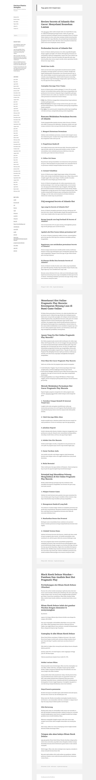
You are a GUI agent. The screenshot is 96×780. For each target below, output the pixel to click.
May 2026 (16, 81)
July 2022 (16, 182)
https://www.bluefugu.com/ (19, 224)
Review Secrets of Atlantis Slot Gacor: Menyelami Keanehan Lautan (57, 24)
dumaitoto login (50, 393)
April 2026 (16, 84)
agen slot (15, 248)
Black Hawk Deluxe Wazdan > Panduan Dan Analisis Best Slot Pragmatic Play (58, 577)
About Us (15, 26)
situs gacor (46, 32)
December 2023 (17, 144)
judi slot (15, 234)
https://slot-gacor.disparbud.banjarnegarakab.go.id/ (20, 239)
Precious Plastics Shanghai (20, 6)
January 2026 (16, 90)
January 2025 (16, 115)
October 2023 (16, 148)
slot (14, 205)
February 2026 (17, 88)
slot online (16, 245)
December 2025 (17, 93)
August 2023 (16, 153)
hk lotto (15, 208)
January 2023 (16, 169)
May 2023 (16, 160)
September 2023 (17, 151)
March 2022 (16, 189)
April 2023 (16, 162)
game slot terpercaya (58, 287)
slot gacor (16, 213)
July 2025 (16, 101)
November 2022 (17, 173)
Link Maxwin (16, 226)
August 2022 (16, 180)
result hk (15, 216)
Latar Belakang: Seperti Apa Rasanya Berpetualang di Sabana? (20, 46)
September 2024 (17, 124)
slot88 (15, 200)
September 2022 (17, 177)
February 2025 (17, 113)
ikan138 (15, 221)
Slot (51, 287)
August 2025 (16, 99)
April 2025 (16, 108)
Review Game (16, 19)
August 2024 (16, 126)
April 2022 (16, 186)
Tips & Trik (16, 24)
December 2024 (17, 117)
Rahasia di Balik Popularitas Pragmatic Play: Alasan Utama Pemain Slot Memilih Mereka (20, 63)
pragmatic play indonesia (19, 242)
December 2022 (17, 171)
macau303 (16, 229)
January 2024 (16, 142)
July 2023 (16, 155)
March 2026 (16, 86)
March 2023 (16, 164)
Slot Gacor (51, 560)
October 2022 (16, 175)
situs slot (43, 740)
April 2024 (16, 135)
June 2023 (16, 157)
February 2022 (17, 191)
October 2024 (16, 122)
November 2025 (17, 95)
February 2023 (17, 166)
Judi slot (15, 250)
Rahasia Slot (16, 17)
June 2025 (16, 104)
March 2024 (16, 137)
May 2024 (16, 133)
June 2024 (16, 131)
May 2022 (16, 184)
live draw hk (16, 202)
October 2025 (16, 97)
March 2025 (16, 110)
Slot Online (16, 21)
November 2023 (17, 146)
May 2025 (16, 106)
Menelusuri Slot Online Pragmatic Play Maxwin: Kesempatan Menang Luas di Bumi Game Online (56, 304)
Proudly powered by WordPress (48, 777)
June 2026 (16, 79)
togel (15, 210)
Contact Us (16, 28)
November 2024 (17, 119)
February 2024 (17, 139)
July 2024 (16, 128)
